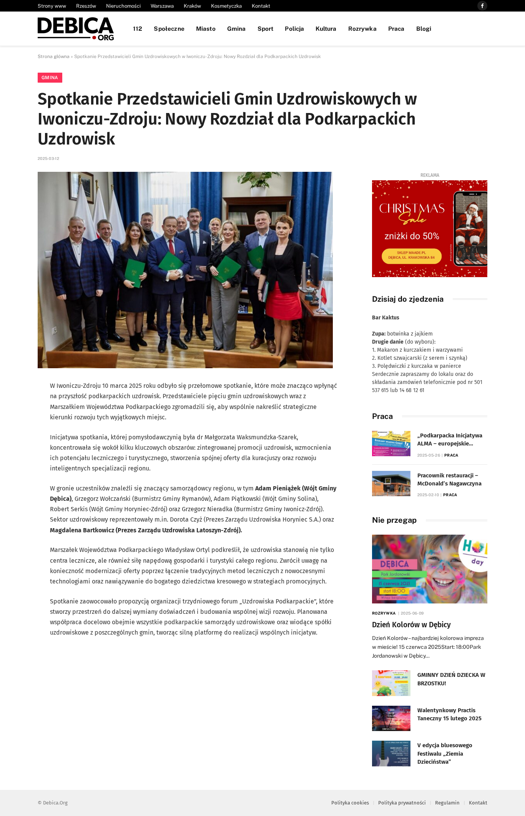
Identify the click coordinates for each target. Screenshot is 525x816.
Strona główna (54, 56)
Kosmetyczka (226, 6)
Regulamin (447, 803)
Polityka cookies (350, 803)
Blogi (424, 28)
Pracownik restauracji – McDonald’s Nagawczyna (449, 479)
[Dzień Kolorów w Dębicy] (429, 569)
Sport (266, 28)
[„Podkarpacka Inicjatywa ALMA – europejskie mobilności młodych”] (391, 444)
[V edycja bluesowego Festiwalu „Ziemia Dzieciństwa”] (391, 753)
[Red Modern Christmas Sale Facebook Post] (429, 228)
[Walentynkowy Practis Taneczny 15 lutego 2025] (391, 718)
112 (137, 28)
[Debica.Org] (76, 28)
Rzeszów (86, 6)
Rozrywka (362, 28)
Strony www (52, 6)
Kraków (192, 6)
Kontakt (261, 6)
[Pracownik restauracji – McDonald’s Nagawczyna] (391, 484)
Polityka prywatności (402, 803)
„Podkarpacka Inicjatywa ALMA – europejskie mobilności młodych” (449, 440)
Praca (396, 28)
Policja (294, 28)
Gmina (236, 28)
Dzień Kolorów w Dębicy (411, 624)
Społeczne (169, 28)
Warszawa (162, 6)
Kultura (326, 28)
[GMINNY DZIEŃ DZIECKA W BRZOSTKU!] (391, 683)
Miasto (206, 28)
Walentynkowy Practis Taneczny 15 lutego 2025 (449, 714)
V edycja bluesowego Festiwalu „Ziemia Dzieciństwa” (444, 753)
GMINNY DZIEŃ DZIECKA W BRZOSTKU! (451, 678)
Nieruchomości (123, 6)
